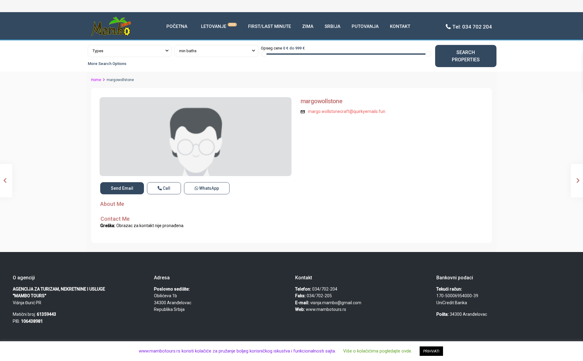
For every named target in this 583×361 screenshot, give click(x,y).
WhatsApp (208, 188)
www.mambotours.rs (326, 309)
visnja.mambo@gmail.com (335, 302)
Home (96, 80)
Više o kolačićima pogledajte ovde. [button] (377, 351)
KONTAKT (400, 26)
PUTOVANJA (365, 26)
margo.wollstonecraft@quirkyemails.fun (346, 111)
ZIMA (307, 26)
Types (98, 51)
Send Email (122, 188)
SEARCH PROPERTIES (466, 55)
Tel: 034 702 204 (472, 27)
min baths (187, 51)
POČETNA (176, 26)
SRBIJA (332, 26)
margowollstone (321, 101)
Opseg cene (271, 48)
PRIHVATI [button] (431, 351)
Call (166, 188)
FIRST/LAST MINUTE (269, 26)
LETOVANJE (218, 26)
